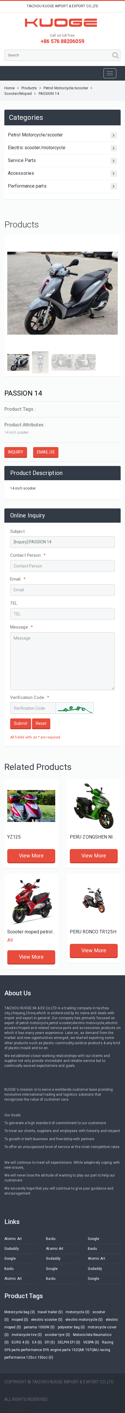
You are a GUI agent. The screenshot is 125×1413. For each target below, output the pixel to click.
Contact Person (28, 555)
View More (31, 856)
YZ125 (14, 837)
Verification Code (29, 697)
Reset (41, 723)
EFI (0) (50, 1342)
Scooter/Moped (18, 93)
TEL (13, 603)
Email (18, 579)
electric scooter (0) (47, 1320)
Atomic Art (13, 1239)
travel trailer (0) (50, 1312)
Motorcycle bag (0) (19, 1312)
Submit (20, 723)
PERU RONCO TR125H (93, 932)
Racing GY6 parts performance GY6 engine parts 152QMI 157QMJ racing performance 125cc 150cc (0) (59, 1349)
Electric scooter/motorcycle (36, 147)
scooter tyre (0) (57, 1335)
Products (29, 88)
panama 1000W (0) (39, 1327)
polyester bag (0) (71, 1327)
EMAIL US (46, 452)
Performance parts (27, 186)
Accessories (21, 173)
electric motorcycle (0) (84, 1320)
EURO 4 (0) (20, 1342)
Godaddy (11, 1249)
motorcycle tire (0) (27, 1335)
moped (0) (20, 1320)
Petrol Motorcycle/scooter (66, 88)
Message (21, 627)
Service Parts (22, 160)
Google (93, 1239)
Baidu (51, 1239)
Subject (17, 531)
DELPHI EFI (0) (69, 1342)
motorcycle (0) (78, 1312)
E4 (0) (37, 1342)
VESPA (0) (91, 1342)
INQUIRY (15, 452)
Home (9, 88)
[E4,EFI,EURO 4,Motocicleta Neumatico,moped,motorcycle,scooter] (31, 806)
